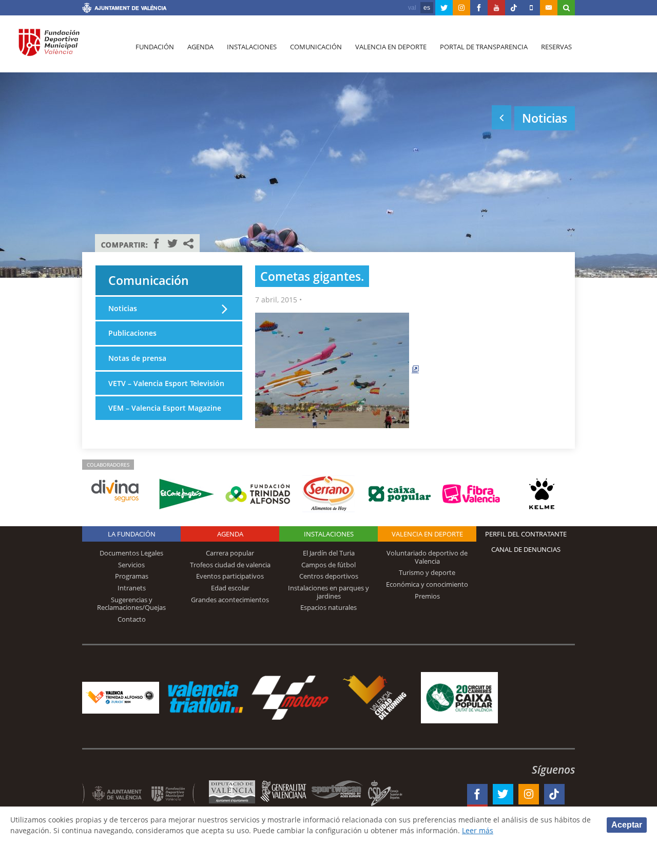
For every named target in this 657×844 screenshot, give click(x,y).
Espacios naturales (328, 607)
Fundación (155, 46)
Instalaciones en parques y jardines (328, 592)
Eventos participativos (230, 576)
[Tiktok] (514, 7)
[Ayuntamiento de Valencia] (124, 9)
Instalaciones (252, 46)
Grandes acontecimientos (230, 599)
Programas (131, 576)
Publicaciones (132, 333)
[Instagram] (461, 7)
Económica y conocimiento (427, 584)
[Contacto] (548, 7)
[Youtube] (496, 7)
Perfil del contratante (526, 534)
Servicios (131, 564)
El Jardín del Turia (329, 553)
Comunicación (316, 46)
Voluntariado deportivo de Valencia (427, 557)
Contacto (132, 619)
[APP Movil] (531, 7)
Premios (427, 596)
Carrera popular (230, 553)
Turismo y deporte (427, 572)
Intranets (132, 587)
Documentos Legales (131, 553)
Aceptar (626, 824)
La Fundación (132, 534)
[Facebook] (479, 7)
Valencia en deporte (391, 46)
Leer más (477, 830)
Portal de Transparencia (484, 46)
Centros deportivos (328, 576)
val (412, 7)
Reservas (556, 46)
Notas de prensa (137, 358)
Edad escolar (230, 587)
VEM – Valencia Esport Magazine (164, 408)
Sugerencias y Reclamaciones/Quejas (131, 603)
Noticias (122, 308)
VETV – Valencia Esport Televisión (166, 383)
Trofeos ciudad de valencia (230, 564)
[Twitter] (444, 7)
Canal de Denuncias (526, 549)
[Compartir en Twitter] (172, 243)
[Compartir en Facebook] (156, 243)
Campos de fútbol (328, 564)
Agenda (200, 46)
